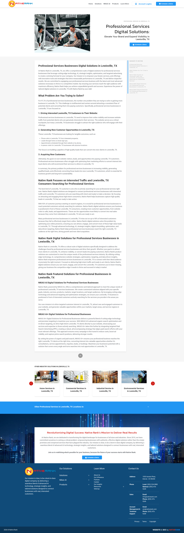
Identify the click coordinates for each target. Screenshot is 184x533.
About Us (97, 475)
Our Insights (98, 484)
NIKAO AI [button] (107, 4)
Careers (96, 482)
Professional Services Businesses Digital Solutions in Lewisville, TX (138, 66)
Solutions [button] (98, 4)
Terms (144, 521)
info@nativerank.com (150, 497)
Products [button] (115, 4)
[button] (31, 383)
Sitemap (97, 489)
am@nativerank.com (150, 509)
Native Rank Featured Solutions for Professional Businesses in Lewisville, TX (138, 91)
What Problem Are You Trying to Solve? (139, 71)
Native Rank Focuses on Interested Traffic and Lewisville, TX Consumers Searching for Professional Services (137, 78)
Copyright (152, 521)
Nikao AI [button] (63, 480)
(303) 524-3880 (152, 484)
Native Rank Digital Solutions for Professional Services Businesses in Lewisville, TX (138, 85)
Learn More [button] (125, 4)
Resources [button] (97, 486)
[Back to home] (20, 4)
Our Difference (99, 477)
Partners (97, 480)
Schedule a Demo (167, 4)
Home (91, 4)
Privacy (136, 521)
